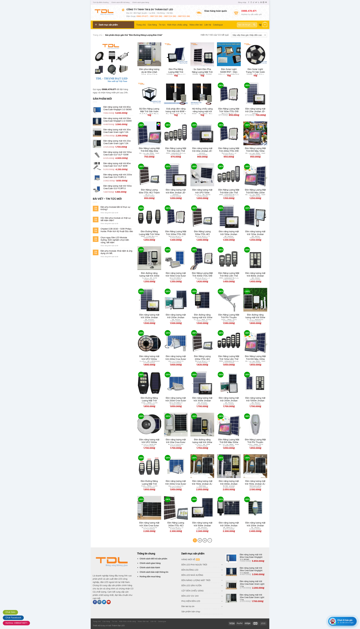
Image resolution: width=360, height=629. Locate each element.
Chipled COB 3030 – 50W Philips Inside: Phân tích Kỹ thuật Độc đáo (117, 230)
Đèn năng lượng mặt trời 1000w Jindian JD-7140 (255, 401)
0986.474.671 (109, 89)
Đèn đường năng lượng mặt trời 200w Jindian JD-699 (202, 442)
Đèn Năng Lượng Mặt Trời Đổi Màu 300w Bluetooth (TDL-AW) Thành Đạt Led (255, 360)
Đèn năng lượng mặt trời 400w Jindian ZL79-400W (229, 484)
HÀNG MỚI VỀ (188, 559)
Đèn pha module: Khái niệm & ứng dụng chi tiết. (116, 252)
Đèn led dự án (187, 606)
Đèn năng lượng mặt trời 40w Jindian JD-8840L (202, 151)
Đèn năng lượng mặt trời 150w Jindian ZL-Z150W (202, 484)
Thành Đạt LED (118, 625)
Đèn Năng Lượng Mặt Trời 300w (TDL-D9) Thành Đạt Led (175, 234)
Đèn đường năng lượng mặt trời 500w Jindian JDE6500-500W (255, 318)
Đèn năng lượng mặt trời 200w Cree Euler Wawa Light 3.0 (176, 359)
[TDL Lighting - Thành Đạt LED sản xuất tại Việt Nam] (105, 12)
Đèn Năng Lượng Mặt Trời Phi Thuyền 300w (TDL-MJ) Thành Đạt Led (255, 443)
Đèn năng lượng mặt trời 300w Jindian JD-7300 (229, 401)
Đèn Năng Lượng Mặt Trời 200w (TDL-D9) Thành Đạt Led (228, 151)
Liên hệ (207, 25)
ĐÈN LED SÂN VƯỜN (191, 585)
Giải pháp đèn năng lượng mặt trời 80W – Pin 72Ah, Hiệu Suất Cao (176, 112)
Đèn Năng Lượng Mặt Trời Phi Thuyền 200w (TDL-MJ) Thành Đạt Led (228, 318)
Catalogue (218, 25)
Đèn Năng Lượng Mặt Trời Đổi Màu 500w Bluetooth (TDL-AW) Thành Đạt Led (228, 443)
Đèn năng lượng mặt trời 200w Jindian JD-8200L (149, 317)
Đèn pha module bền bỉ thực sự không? (115, 208)
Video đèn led (195, 25)
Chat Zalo (10, 612)
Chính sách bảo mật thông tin (154, 572)
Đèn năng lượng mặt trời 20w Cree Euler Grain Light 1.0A (176, 442)
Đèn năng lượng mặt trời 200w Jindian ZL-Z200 (255, 525)
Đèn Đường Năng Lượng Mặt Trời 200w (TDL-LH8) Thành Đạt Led (149, 402)
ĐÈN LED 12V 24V (190, 596)
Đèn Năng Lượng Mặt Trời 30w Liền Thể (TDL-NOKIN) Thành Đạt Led (175, 152)
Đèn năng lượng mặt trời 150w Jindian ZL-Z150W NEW (255, 484)
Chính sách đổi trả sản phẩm (153, 558)
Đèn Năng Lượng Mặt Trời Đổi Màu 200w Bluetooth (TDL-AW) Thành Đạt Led (255, 193)
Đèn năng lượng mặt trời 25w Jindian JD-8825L (255, 111)
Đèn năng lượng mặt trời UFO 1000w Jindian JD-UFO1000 (149, 359)
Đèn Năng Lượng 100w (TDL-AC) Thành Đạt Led (202, 234)
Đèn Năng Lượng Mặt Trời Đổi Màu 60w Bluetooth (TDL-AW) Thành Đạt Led (149, 152)
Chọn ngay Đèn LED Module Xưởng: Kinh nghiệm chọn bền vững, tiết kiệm (115, 240)
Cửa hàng (152, 25)
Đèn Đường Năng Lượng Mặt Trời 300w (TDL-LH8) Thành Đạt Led (149, 485)
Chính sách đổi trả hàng (120, 2)
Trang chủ (141, 25)
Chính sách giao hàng (140, 2)
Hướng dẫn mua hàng (150, 576)
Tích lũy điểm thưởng (101, 2)
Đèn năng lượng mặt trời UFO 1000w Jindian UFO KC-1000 (149, 443)
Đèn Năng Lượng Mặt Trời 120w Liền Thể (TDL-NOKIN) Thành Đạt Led (228, 360)
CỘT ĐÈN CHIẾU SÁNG (192, 590)
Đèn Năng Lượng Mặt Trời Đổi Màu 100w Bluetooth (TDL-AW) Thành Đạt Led (255, 152)
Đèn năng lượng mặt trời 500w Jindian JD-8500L (202, 525)
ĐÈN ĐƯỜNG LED (189, 570)
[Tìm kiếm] (254, 25)
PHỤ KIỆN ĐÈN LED (190, 601)
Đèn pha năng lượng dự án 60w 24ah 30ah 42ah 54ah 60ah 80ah (149, 73)
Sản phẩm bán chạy (190, 611)
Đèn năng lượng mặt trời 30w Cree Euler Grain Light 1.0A (149, 525)
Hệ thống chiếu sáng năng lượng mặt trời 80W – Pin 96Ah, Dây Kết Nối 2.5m (202, 112)
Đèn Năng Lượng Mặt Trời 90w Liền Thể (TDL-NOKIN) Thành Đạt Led (228, 277)
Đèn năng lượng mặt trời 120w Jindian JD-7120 (255, 234)
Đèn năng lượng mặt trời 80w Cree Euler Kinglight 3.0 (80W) (251, 557)
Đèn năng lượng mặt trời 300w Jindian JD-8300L (202, 401)
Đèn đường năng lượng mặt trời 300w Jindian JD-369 (149, 276)
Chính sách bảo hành (150, 567)
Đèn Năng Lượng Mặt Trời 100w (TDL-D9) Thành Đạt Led (228, 111)
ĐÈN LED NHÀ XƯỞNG (192, 575)
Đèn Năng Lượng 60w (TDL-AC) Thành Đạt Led (149, 192)
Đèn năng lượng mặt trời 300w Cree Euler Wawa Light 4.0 (175, 484)
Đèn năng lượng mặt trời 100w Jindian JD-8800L (229, 234)
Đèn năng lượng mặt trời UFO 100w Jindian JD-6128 (202, 192)
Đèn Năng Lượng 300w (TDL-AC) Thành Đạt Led (175, 525)
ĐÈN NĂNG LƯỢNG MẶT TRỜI (195, 580)
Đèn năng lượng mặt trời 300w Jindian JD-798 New (229, 525)
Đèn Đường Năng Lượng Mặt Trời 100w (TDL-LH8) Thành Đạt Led (149, 235)
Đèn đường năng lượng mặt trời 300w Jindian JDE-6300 (202, 317)
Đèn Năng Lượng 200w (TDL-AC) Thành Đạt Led (202, 359)
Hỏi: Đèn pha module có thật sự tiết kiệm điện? (116, 219)
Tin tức (162, 25)
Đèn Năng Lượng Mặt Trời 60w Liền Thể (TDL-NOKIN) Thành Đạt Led (228, 193)
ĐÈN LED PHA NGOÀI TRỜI (194, 564)
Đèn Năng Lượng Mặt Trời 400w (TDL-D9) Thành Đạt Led (202, 276)
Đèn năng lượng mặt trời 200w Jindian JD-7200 (176, 317)
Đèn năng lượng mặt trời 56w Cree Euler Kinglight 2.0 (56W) (251, 570)
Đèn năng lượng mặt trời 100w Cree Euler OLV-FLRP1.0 (176, 276)
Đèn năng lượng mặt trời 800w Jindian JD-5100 (255, 276)
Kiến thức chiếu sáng (177, 25)
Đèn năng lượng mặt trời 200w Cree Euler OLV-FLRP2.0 (176, 401)
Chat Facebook (13, 617)
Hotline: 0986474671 (16, 623)
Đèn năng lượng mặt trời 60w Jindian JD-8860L (176, 192)
